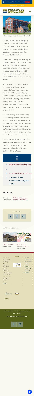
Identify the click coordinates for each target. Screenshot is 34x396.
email (5, 285)
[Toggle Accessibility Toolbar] (29, 392)
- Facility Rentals (27, 273)
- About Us (27, 270)
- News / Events (27, 266)
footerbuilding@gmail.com (20, 173)
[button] (5, 241)
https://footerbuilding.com (20, 164)
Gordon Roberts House (24, 234)
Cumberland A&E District (9, 234)
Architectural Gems (19, 198)
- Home (26, 259)
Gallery (9, 239)
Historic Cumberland (20, 200)
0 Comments (8, 249)
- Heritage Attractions (27, 262)
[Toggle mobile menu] (30, 11)
